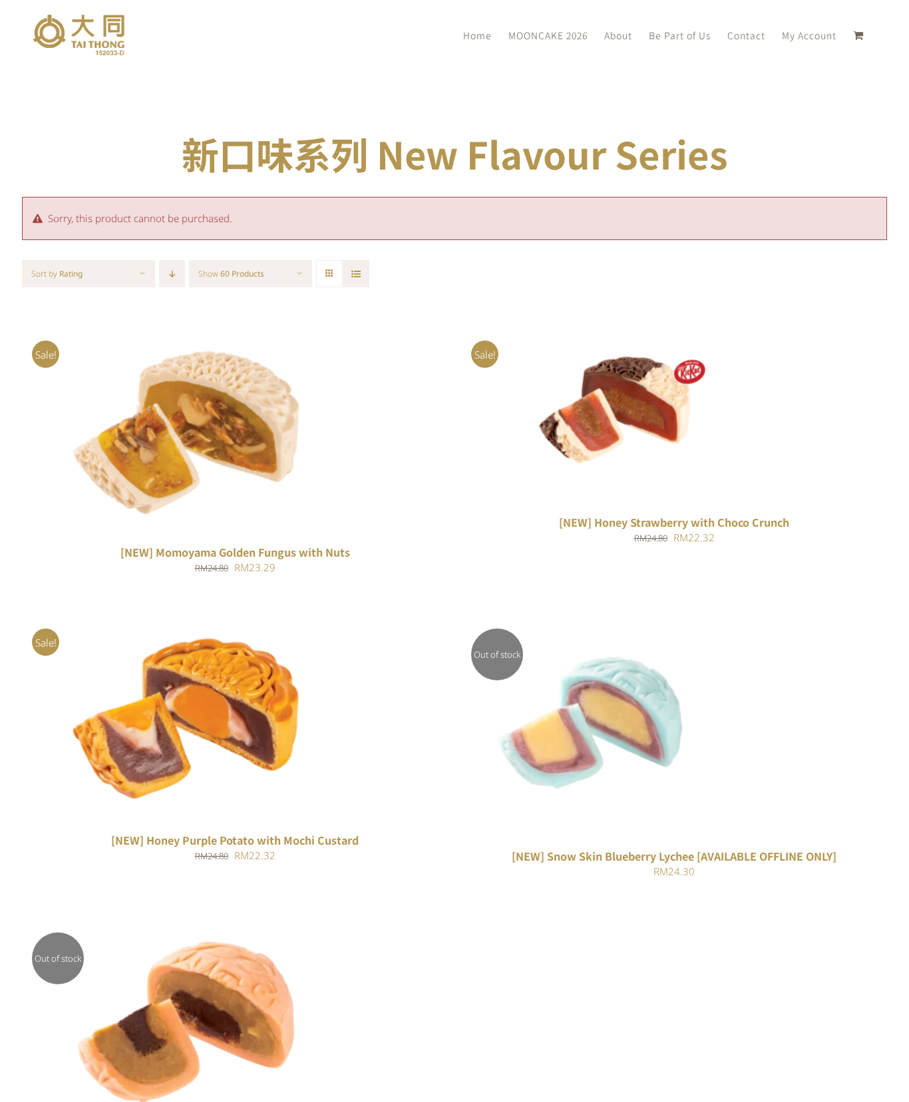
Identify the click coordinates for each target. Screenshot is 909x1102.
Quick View (230, 431)
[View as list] (356, 274)
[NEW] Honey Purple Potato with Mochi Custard (235, 840)
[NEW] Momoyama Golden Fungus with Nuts (235, 552)
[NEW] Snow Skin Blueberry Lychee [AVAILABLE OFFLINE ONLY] (674, 856)
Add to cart (150, 431)
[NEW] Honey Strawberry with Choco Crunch (674, 522)
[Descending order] (172, 273)
